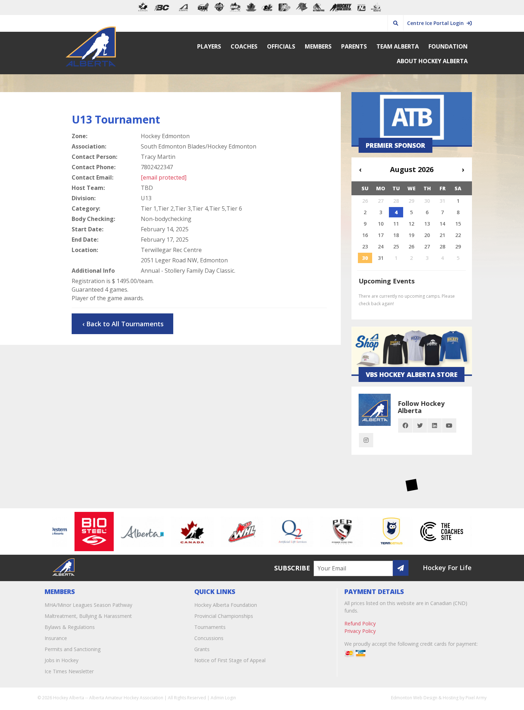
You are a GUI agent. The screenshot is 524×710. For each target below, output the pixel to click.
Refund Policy (360, 623)
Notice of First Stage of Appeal (230, 660)
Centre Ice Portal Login (437, 23)
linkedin (434, 425)
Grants (202, 649)
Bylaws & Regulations (70, 627)
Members (318, 46)
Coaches (244, 46)
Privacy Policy (360, 631)
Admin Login (223, 698)
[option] (86, 531)
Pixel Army (476, 698)
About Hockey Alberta (432, 61)
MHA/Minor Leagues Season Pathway (88, 604)
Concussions (209, 638)
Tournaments (210, 627)
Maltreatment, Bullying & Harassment (88, 616)
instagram (366, 440)
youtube (449, 425)
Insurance (56, 638)
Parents (354, 46)
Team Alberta (397, 46)
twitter (420, 425)
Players (209, 46)
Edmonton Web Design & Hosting (424, 698)
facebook (405, 425)
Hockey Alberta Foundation (225, 604)
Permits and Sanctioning (73, 649)
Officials (281, 46)
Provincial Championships (223, 616)
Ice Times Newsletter (69, 671)
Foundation (448, 46)
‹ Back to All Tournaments (123, 323)
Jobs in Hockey (61, 660)
